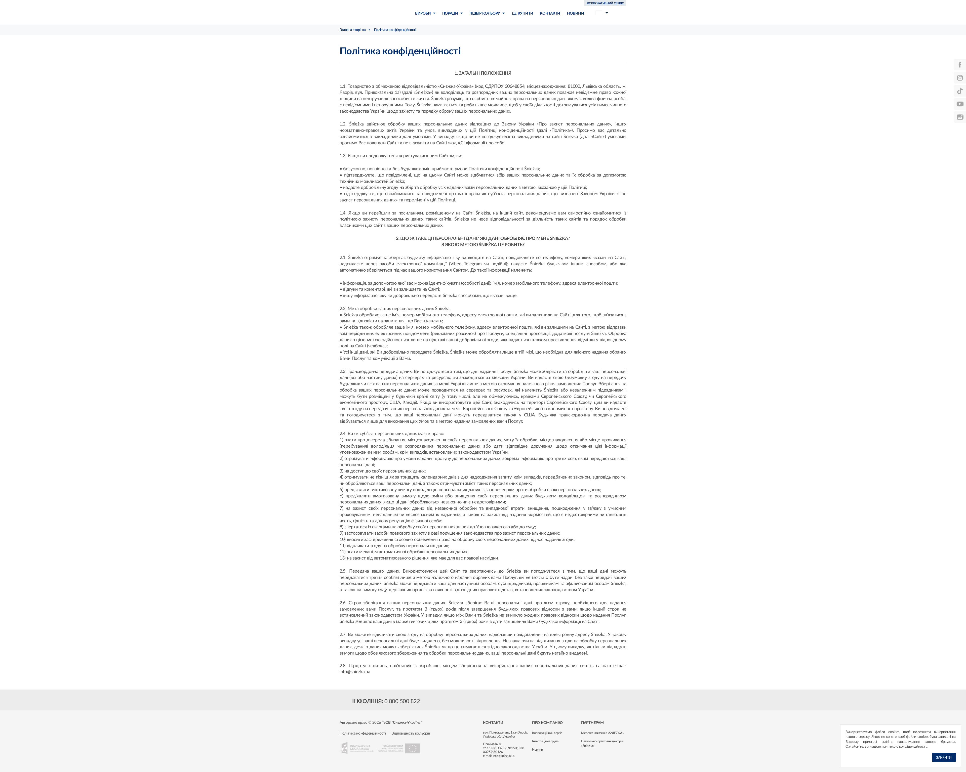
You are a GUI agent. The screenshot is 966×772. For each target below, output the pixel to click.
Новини (537, 749)
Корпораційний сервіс (547, 733)
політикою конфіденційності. (904, 746)
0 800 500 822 (402, 701)
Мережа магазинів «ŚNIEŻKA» (602, 733)
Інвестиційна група (545, 741)
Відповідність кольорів (410, 733)
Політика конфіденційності (363, 733)
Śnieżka (368, 12)
